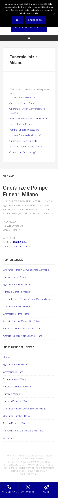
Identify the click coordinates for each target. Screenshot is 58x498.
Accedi (50, 465)
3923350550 (20, 241)
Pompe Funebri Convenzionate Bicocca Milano (27, 298)
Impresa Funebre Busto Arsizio (25, 135)
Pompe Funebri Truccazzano (24, 129)
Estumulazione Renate (21, 123)
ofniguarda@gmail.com (22, 245)
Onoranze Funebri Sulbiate (23, 140)
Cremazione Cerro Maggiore (24, 152)
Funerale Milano (11, 393)
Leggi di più (35, 19)
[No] (54, 13)
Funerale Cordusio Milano (16, 291)
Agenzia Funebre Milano (15, 364)
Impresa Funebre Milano (16, 401)
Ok (17, 19)
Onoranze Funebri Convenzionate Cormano (26, 269)
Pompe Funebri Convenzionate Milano (23, 430)
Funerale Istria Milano (14, 276)
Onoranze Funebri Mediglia (17, 306)
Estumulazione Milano (14, 379)
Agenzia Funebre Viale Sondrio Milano (22, 335)
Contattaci (8, 437)
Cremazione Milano (13, 371)
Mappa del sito (36, 465)
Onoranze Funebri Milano (16, 415)
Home (6, 357)
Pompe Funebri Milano (15, 423)
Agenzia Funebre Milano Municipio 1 (28, 118)
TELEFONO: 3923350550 (29, 27)
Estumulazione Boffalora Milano (26, 146)
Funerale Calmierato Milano (17, 386)
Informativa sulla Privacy (23, 462)
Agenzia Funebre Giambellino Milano (22, 321)
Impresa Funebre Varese (22, 97)
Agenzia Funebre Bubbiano (17, 284)
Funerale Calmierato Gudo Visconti (21, 328)
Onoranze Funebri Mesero (23, 103)
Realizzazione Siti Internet (19, 468)
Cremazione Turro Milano (16, 313)
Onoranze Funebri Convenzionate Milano (24, 408)
